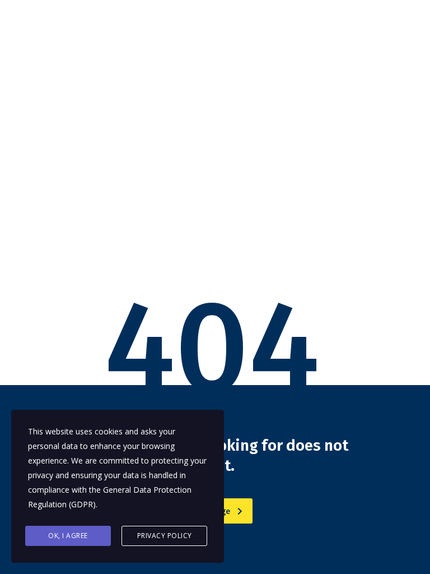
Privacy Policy (164, 535)
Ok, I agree (68, 535)
